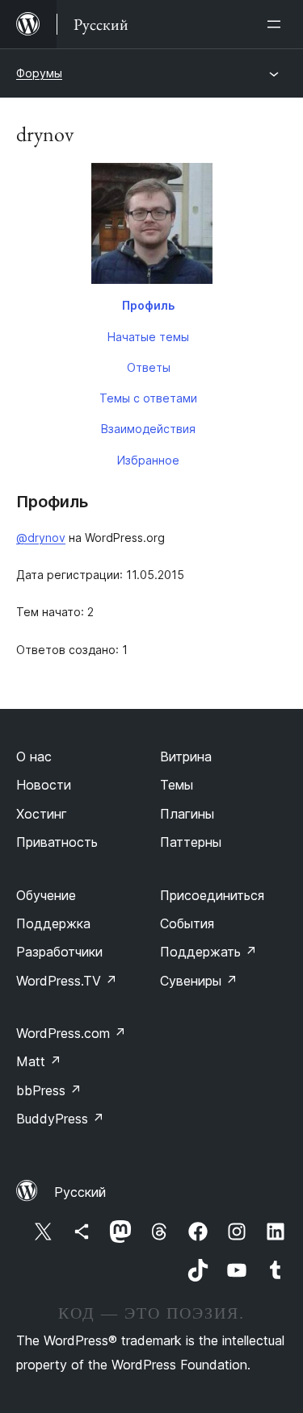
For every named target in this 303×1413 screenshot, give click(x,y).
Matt (38, 1061)
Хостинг (41, 814)
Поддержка (53, 923)
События (187, 923)
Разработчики (59, 952)
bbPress (49, 1090)
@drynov (40, 537)
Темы (176, 785)
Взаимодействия (148, 429)
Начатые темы (148, 337)
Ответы (148, 367)
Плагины (187, 814)
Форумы (39, 73)
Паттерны (190, 842)
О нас (34, 756)
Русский (80, 1192)
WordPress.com (71, 1033)
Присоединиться (212, 895)
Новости (43, 785)
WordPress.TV (66, 981)
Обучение (46, 895)
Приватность (57, 842)
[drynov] (151, 226)
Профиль (148, 305)
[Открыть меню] (277, 24)
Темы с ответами (148, 398)
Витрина (186, 756)
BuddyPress (60, 1119)
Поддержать (208, 952)
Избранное (148, 460)
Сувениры (199, 981)
